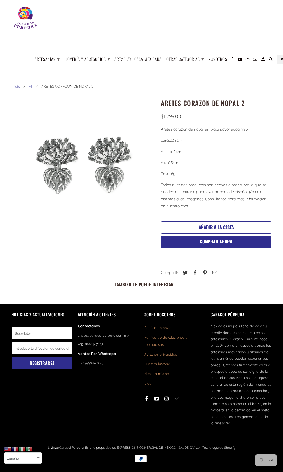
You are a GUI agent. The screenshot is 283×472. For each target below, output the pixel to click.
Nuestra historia (157, 364)
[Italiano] (22, 448)
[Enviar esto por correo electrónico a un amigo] (213, 272)
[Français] (15, 448)
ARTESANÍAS (47, 58)
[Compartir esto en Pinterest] (204, 272)
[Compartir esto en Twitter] (184, 272)
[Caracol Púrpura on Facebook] (147, 399)
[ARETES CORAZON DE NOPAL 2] (83, 169)
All (31, 86)
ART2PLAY (123, 59)
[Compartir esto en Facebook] (194, 272)
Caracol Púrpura (71, 447)
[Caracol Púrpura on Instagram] (167, 399)
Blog (148, 383)
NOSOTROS (217, 59)
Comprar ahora (216, 241)
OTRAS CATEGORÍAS (185, 58)
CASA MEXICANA (148, 59)
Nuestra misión (156, 373)
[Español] (29, 448)
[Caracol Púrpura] (25, 18)
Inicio (16, 86)
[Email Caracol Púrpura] (177, 399)
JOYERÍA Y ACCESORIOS (88, 58)
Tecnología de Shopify (218, 447)
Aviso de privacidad (160, 354)
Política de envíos (158, 327)
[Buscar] (271, 60)
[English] (7, 448)
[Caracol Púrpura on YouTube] (157, 399)
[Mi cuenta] (263, 60)
